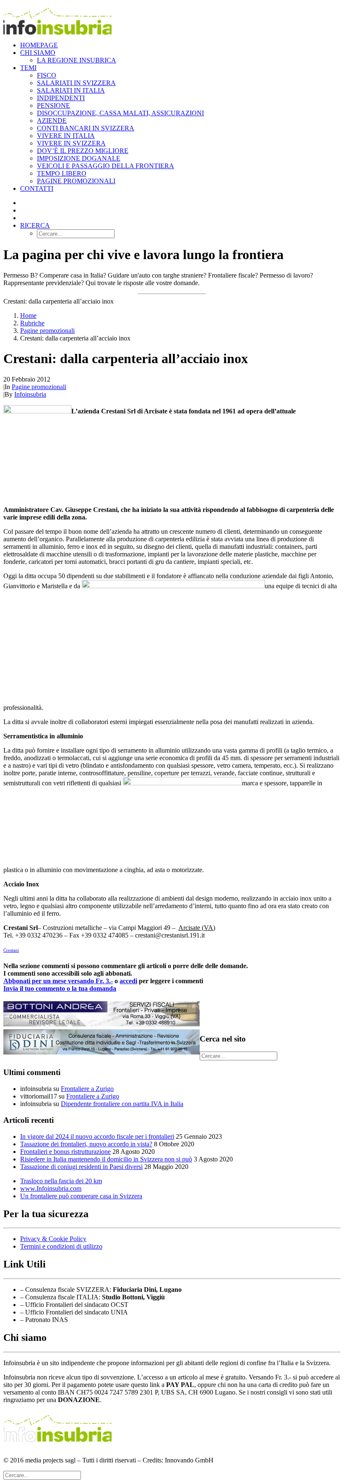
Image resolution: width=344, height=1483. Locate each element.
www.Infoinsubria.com (50, 1188)
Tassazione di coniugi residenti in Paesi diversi (81, 1166)
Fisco (46, 75)
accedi (128, 980)
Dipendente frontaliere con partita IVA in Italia (122, 1103)
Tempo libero (61, 173)
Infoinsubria (30, 394)
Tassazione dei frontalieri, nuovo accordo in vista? (86, 1144)
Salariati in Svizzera (76, 82)
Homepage (39, 45)
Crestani (11, 950)
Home (28, 315)
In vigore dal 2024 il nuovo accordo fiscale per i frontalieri (97, 1136)
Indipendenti (61, 97)
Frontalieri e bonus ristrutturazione (65, 1151)
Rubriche (32, 323)
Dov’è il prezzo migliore (82, 150)
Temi (28, 67)
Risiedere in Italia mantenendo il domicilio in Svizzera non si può (106, 1159)
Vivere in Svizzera (71, 143)
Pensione (53, 105)
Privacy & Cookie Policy (53, 1238)
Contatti (36, 188)
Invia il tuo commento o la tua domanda (59, 988)
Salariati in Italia (71, 90)
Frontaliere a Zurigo (87, 1088)
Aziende (52, 120)
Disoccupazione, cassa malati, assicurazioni (120, 113)
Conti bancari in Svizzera (85, 128)
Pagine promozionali (76, 180)
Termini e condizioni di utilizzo (61, 1246)
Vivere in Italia (66, 135)
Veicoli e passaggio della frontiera (105, 165)
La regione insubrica (76, 60)
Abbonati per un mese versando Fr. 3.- (58, 980)
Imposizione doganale (78, 158)
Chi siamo (37, 52)
